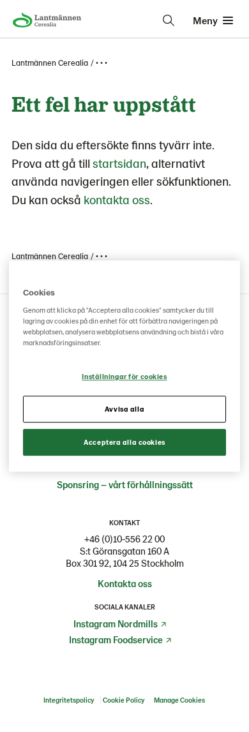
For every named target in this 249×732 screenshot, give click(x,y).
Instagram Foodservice (116, 639)
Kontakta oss (125, 583)
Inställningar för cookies (124, 377)
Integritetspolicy (68, 700)
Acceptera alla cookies (124, 442)
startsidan (119, 163)
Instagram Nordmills (115, 623)
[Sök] (169, 20)
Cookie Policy (124, 700)
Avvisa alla (124, 409)
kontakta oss (117, 199)
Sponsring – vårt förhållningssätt (125, 484)
